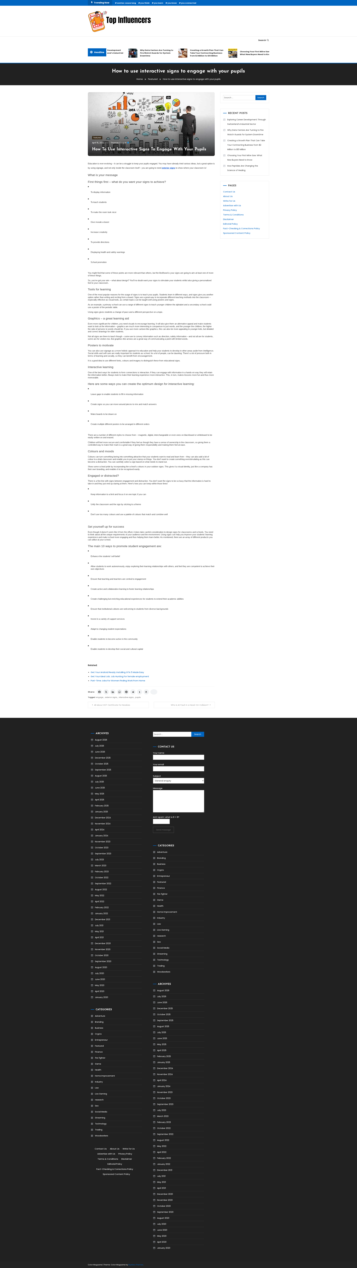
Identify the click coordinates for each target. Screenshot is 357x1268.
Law (97, 1087)
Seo (97, 1105)
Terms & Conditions (233, 214)
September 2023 (103, 853)
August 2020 (101, 967)
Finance (99, 1051)
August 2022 (101, 889)
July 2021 (99, 925)
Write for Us (229, 200)
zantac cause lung (126, 3)
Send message (163, 829)
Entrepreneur (101, 1040)
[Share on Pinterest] (126, 692)
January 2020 (101, 997)
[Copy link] (153, 692)
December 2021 (102, 919)
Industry (99, 1081)
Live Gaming (101, 1093)
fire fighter (100, 1057)
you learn (158, 3)
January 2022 (101, 913)
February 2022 (102, 907)
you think (144, 3)
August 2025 (101, 775)
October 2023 (101, 847)
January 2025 (101, 811)
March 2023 (100, 865)
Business (99, 1028)
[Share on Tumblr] (139, 692)
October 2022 (101, 877)
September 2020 (103, 961)
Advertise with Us (232, 205)
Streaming (100, 1117)
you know (172, 3)
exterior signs (111, 697)
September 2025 (103, 769)
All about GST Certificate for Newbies (112, 705)
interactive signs (126, 697)
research (99, 1099)
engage (99, 697)
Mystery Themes (135, 1264)
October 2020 (101, 955)
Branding (99, 1022)
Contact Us (229, 191)
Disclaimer (228, 219)
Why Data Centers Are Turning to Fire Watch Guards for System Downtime (139, 53)
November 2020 (102, 949)
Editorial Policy (230, 223)
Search (262, 40)
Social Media (101, 1111)
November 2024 (103, 823)
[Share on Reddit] (133, 692)
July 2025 (99, 781)
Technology (101, 1123)
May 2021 (99, 931)
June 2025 (100, 787)
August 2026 (101, 739)
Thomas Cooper (118, 142)
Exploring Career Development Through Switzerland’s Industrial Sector (246, 121)
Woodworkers (101, 1135)
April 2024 (99, 829)
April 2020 (99, 991)
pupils (138, 697)
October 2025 (101, 763)
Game (98, 1063)
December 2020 (103, 943)
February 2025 (102, 805)
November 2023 (102, 841)
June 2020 (100, 979)
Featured (97, 137)
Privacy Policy (230, 210)
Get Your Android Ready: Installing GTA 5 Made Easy (117, 672)
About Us (228, 196)
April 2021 (99, 937)
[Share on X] (106, 692)
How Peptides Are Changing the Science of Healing (242, 168)
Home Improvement (105, 1075)
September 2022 (103, 883)
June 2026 (100, 751)
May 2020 (99, 985)
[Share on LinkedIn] (112, 692)
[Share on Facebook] (99, 692)
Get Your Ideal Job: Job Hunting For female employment (120, 676)
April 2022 (99, 901)
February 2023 (102, 871)
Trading (98, 1129)
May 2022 (99, 895)
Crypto (98, 1034)
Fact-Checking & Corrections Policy (241, 228)
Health (98, 1069)
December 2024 (103, 817)
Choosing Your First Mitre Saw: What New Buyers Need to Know (239, 53)
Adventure (100, 1016)
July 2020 (99, 973)
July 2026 (99, 745)
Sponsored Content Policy (236, 233)
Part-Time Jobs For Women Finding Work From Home (118, 680)
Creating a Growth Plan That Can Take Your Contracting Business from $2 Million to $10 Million (190, 53)
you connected (188, 3)
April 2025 (99, 799)
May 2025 (99, 793)
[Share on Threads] (146, 692)
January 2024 (101, 835)
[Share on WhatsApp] (119, 692)
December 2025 (103, 757)
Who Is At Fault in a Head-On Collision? (189, 705)
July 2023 (99, 859)
